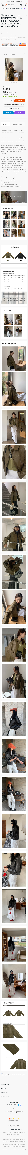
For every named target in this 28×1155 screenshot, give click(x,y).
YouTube (18, 1125)
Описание (5, 124)
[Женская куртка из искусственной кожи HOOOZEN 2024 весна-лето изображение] (14, 69)
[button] (10, 82)
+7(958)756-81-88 (12, 1105)
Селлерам (4, 1092)
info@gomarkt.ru (14, 1108)
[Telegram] (8, 112)
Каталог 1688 (5, 1084)
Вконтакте (10, 1125)
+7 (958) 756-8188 (16, 8)
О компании (5, 1096)
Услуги (3, 1088)
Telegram (21, 8)
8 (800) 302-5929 (6, 8)
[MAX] (20, 112)
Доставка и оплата (18, 124)
